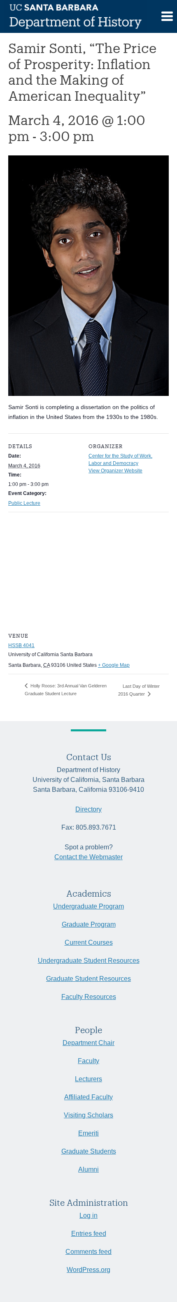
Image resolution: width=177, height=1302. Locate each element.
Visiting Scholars (88, 1115)
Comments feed (88, 1251)
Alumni (88, 1169)
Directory (88, 809)
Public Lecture (24, 503)
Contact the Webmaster (88, 856)
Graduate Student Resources (88, 978)
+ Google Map (114, 665)
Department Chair (88, 1042)
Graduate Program (89, 924)
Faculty (88, 1060)
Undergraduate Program (88, 906)
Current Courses (89, 942)
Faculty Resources (88, 996)
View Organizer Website (115, 471)
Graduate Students (88, 1151)
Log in (88, 1215)
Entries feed (88, 1233)
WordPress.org (88, 1269)
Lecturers (88, 1078)
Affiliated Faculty (88, 1097)
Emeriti (88, 1133)
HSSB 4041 (21, 645)
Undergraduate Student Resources (89, 960)
